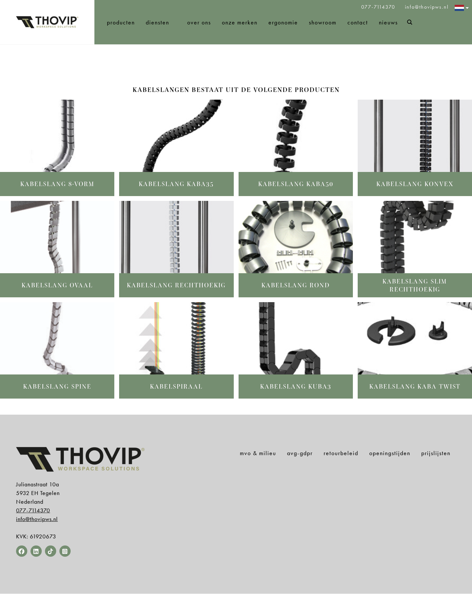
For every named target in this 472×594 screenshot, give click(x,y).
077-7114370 (379, 7)
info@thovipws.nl (427, 7)
